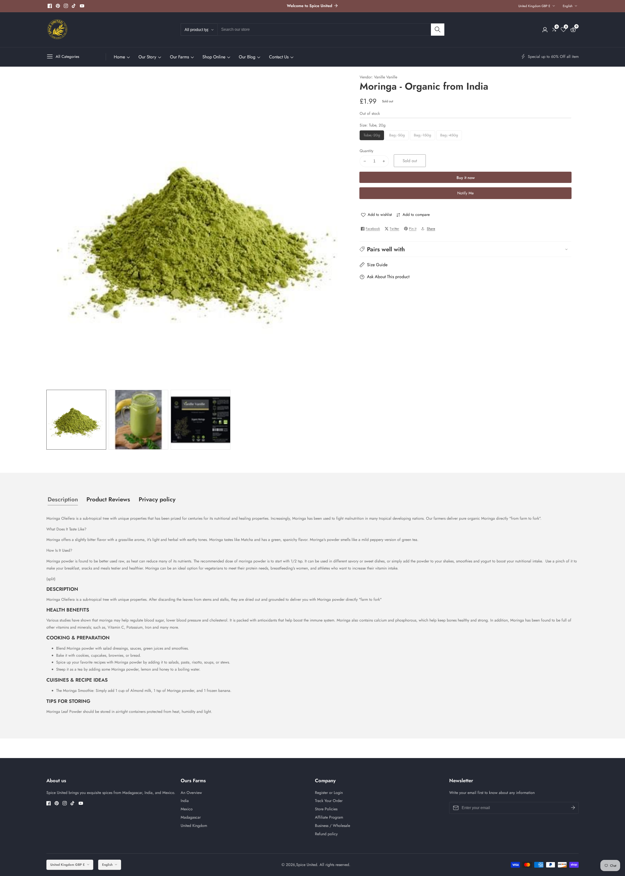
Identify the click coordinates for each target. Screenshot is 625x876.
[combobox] (330, 29)
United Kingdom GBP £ (534, 6)
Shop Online (213, 57)
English (568, 6)
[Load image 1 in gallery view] (76, 420)
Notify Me (465, 193)
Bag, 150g (422, 136)
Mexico (187, 809)
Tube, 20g (372, 136)
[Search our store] (437, 29)
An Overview (191, 792)
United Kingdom (194, 825)
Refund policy (326, 834)
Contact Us (279, 57)
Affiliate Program (329, 817)
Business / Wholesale (332, 825)
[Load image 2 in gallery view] (138, 420)
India (185, 800)
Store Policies (326, 809)
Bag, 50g (397, 136)
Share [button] (431, 228)
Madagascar (191, 817)
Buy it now (466, 177)
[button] (465, 249)
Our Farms (179, 57)
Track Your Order (329, 800)
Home (119, 57)
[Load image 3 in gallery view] (200, 420)
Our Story (147, 57)
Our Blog (247, 57)
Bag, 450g (449, 136)
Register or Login (329, 792)
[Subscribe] (573, 807)
